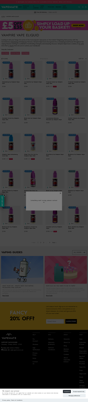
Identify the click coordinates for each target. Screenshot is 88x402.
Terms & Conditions (16, 400)
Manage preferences (74, 395)
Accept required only (78, 391)
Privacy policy (6, 400)
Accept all (67, 391)
